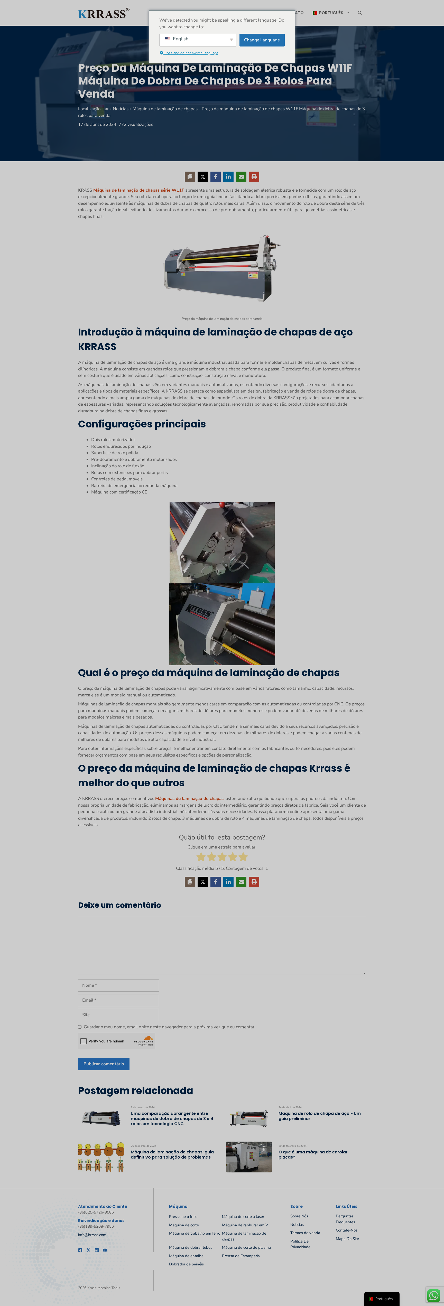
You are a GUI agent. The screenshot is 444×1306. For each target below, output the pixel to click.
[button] (360, 13)
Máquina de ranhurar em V (245, 1225)
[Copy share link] (190, 177)
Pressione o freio (183, 1216)
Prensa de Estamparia (241, 1255)
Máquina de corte (184, 1225)
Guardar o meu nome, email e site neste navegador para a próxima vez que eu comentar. (169, 1027)
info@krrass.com (92, 1234)
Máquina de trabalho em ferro (194, 1233)
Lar (106, 109)
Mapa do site (347, 1238)
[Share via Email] (241, 177)
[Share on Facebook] (215, 177)
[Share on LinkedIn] (228, 177)
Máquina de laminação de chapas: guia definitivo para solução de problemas (172, 1154)
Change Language (262, 40)
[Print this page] (254, 177)
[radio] (201, 858)
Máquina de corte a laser (243, 1216)
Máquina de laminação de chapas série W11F (138, 190)
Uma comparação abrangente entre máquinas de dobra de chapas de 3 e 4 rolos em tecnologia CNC (172, 1119)
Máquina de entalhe (186, 1255)
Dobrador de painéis (186, 1264)
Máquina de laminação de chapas (165, 109)
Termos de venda (305, 1232)
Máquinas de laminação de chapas (189, 798)
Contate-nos (346, 1230)
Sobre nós (299, 1216)
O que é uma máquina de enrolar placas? (313, 1154)
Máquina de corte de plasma (246, 1247)
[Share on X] (203, 177)
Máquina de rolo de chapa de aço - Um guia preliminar (320, 1116)
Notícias (120, 109)
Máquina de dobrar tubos (190, 1247)
